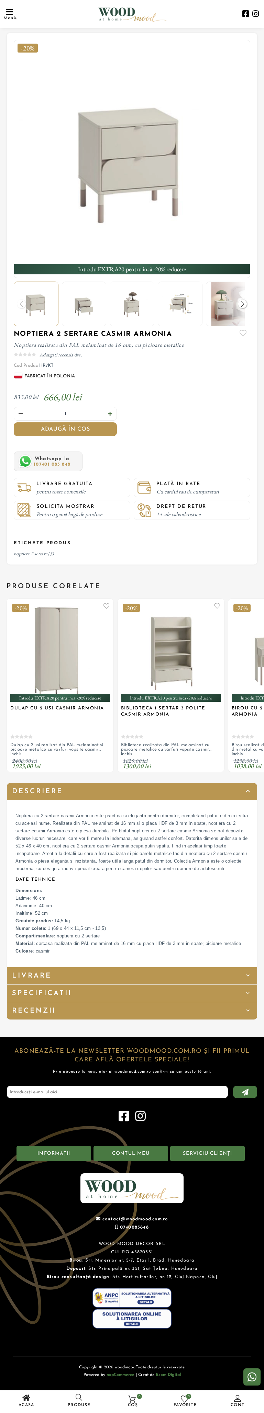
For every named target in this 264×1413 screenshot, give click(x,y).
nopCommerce (120, 1375)
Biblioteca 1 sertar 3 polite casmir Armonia (163, 711)
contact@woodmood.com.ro (135, 1219)
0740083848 (134, 1227)
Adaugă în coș (65, 429)
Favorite (243, 333)
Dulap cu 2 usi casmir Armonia (57, 708)
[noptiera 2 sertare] (132, 158)
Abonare (245, 1092)
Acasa (26, 1405)
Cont (237, 1405)
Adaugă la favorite (106, 606)
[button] (242, 303)
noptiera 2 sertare (30, 553)
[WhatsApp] (252, 1377)
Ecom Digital (168, 1375)
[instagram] (255, 15)
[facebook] (245, 15)
